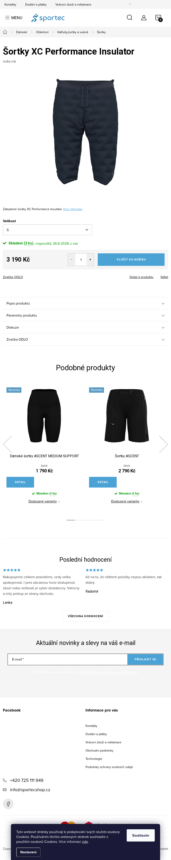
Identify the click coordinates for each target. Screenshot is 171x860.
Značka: (13, 277)
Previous (7, 444)
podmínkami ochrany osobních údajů (109, 672)
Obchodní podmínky (99, 750)
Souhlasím (140, 835)
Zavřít (27, 275)
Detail (20, 482)
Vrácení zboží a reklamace (73, 4)
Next (163, 444)
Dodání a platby (36, 4)
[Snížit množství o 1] (71, 260)
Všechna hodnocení (85, 616)
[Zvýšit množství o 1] (90, 260)
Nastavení (28, 852)
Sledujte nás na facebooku (8, 804)
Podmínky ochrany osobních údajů (109, 767)
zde (85, 841)
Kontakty (10, 4)
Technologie (94, 758)
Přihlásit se (145, 659)
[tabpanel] (44, 449)
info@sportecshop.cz (30, 789)
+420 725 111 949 (26, 780)
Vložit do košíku (131, 259)
